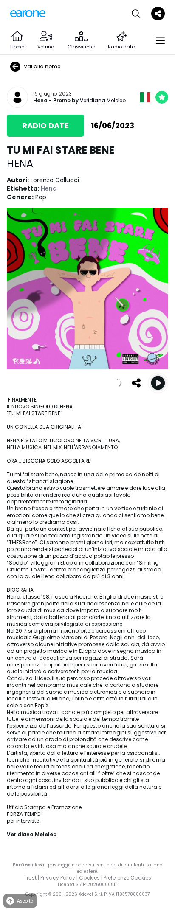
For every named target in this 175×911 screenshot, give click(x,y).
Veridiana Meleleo (103, 100)
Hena (40, 100)
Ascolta (25, 901)
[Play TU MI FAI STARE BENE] (158, 382)
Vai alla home (42, 66)
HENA (20, 164)
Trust (30, 877)
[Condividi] (136, 383)
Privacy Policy (57, 877)
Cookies (89, 877)
